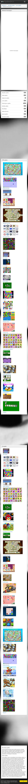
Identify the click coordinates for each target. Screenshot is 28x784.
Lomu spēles (14, 100)
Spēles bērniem (14, 111)
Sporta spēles (14, 114)
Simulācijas (14, 108)
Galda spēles (14, 95)
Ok (23, 781)
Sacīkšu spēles (14, 106)
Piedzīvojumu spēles (14, 103)
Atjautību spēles (14, 92)
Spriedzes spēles (14, 116)
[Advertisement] (14, 27)
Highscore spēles (14, 98)
